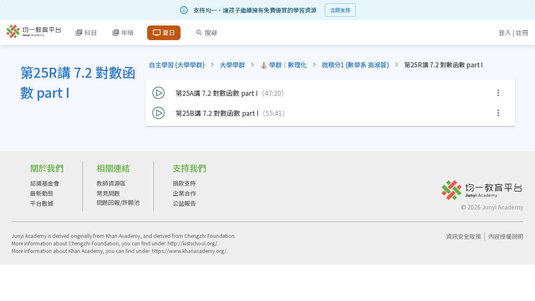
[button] (330, 93)
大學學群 (232, 64)
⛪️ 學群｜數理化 (283, 64)
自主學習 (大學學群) (177, 64)
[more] (498, 93)
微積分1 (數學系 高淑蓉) (355, 64)
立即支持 (340, 9)
